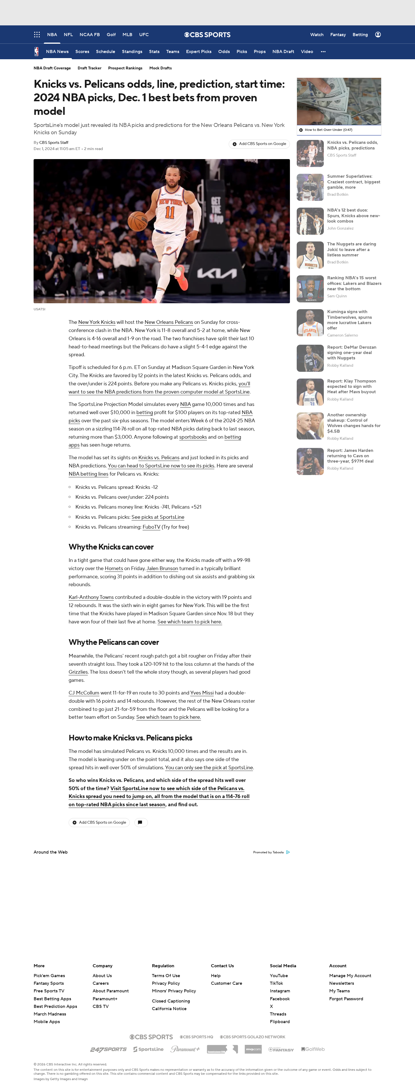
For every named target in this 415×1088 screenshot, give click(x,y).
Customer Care (226, 983)
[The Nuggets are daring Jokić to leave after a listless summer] (310, 255)
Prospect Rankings (125, 68)
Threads (278, 1014)
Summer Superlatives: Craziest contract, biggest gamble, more (353, 181)
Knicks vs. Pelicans (159, 457)
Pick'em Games (49, 976)
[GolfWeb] (313, 1049)
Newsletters (341, 983)
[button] (323, 51)
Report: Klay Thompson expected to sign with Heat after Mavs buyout (351, 386)
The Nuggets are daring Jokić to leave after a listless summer (351, 249)
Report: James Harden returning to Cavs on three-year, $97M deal (350, 456)
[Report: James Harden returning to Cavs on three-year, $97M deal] (310, 461)
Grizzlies (78, 672)
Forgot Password (346, 999)
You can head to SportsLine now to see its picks (161, 466)
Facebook (280, 999)
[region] (339, 101)
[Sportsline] (149, 1048)
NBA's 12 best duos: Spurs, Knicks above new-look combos (353, 215)
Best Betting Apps (52, 999)
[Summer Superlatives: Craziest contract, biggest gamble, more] (310, 187)
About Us (102, 976)
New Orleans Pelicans (169, 322)
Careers (101, 983)
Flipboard (280, 1022)
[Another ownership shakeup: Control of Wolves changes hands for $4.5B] (310, 425)
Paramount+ (105, 999)
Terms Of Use (166, 976)
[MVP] (253, 1047)
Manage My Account (350, 976)
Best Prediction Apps (55, 1006)
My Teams (339, 991)
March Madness (50, 1014)
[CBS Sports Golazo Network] (252, 1036)
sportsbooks (193, 437)
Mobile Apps (47, 1022)
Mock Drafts (160, 68)
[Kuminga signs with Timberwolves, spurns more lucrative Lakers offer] (310, 322)
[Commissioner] (222, 1047)
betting (144, 412)
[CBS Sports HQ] (196, 1036)
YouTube (279, 976)
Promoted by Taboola (268, 852)
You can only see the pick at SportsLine (209, 767)
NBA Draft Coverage (52, 68)
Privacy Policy (166, 983)
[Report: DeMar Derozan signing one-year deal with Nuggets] (310, 358)
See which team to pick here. (190, 622)
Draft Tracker (89, 68)
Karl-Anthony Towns (91, 597)
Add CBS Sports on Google (262, 143)
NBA (185, 404)
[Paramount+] (185, 1048)
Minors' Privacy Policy (174, 991)
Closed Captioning (171, 1001)
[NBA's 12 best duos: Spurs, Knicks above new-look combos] (310, 221)
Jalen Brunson (162, 568)
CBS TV (101, 1006)
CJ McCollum (84, 693)
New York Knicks (96, 322)
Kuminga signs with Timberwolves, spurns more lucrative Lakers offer (349, 320)
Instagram (280, 991)
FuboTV (151, 527)
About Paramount (111, 991)
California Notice (169, 1009)
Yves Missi (202, 693)
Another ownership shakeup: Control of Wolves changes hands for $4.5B (354, 423)
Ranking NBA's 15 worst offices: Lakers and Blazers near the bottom (354, 283)
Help (216, 976)
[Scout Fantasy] (281, 1049)
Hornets (114, 568)
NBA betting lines (88, 474)
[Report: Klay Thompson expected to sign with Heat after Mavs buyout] (310, 392)
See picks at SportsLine (158, 517)
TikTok (276, 983)
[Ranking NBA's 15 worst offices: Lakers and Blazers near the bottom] (310, 288)
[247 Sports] (108, 1048)
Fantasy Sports (49, 983)
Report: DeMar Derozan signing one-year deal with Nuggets (351, 352)
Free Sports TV (49, 991)
